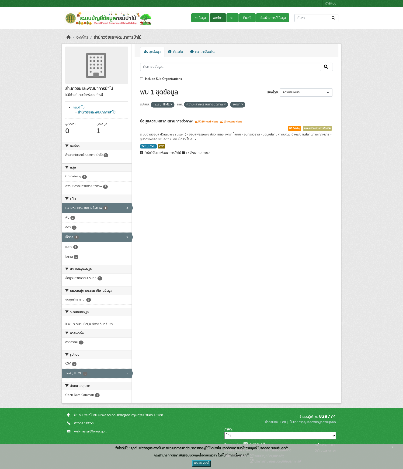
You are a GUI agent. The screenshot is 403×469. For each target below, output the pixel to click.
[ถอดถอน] (171, 105)
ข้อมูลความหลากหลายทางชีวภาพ (167, 121)
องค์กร (217, 18)
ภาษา (228, 429)
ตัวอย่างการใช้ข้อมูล (273, 18)
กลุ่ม (232, 18)
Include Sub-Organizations (163, 79)
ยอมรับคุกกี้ (201, 463)
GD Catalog (294, 128)
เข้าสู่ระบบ (330, 3)
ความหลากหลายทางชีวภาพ (317, 128)
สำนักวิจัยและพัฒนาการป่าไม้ (118, 37)
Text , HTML (148, 146)
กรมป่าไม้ (78, 107)
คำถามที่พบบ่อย (275, 422)
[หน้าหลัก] (68, 37)
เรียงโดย (272, 92)
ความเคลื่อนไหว (204, 52)
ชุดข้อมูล (200, 18)
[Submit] (334, 18)
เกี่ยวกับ (247, 18)
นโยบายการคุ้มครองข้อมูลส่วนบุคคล (312, 422)
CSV (161, 146)
